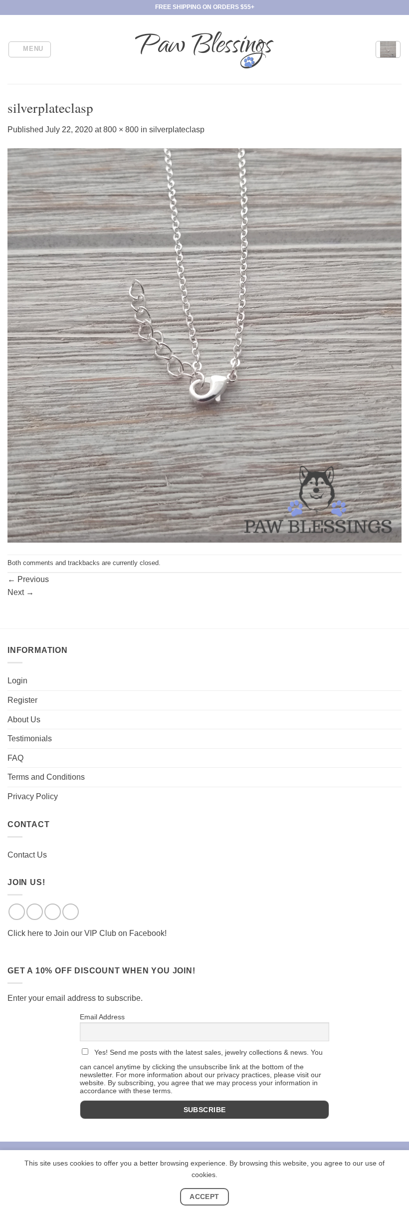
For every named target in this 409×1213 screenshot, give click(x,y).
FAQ (15, 758)
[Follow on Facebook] (16, 912)
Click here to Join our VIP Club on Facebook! (87, 933)
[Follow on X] (52, 912)
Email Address (102, 1017)
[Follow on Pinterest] (70, 912)
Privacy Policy (32, 796)
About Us (23, 719)
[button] (29, 49)
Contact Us (27, 855)
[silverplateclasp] (204, 344)
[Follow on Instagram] (34, 912)
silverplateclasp (176, 129)
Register (22, 700)
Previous (28, 579)
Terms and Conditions (46, 777)
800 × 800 (121, 129)
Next (20, 592)
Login (17, 680)
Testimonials (29, 738)
